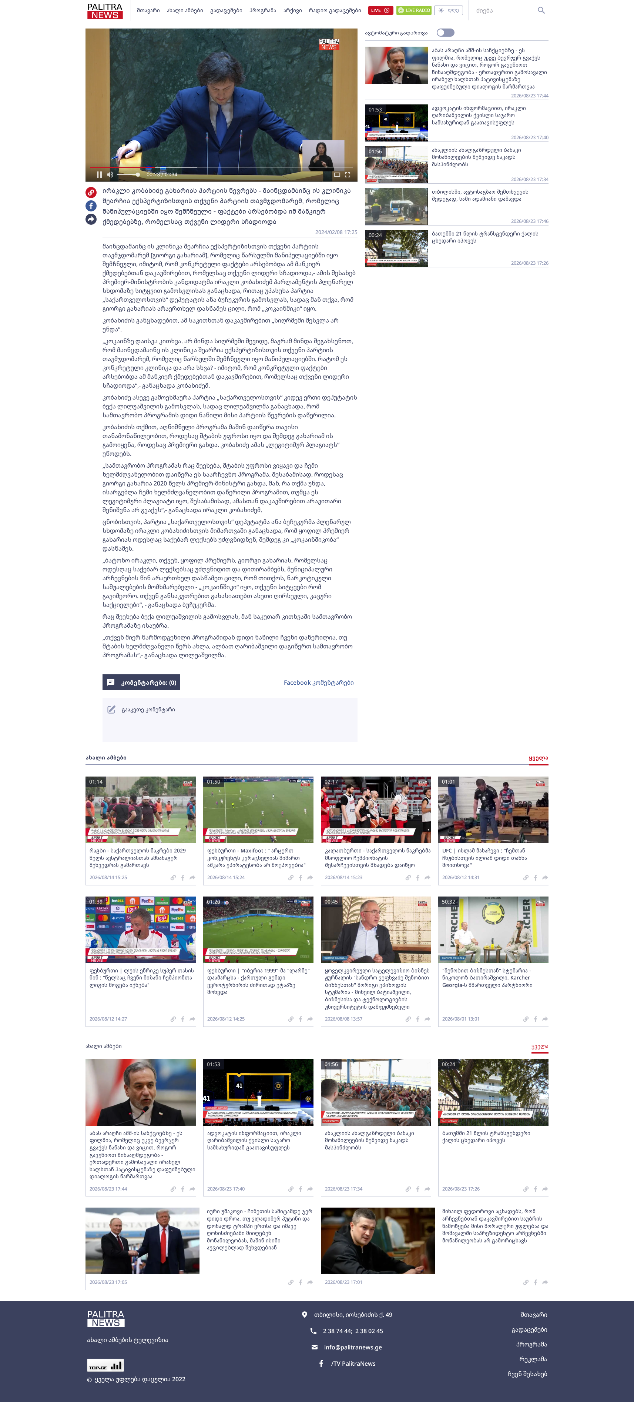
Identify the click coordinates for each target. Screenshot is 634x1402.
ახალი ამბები (185, 10)
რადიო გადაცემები (335, 10)
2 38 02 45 (369, 1331)
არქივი (293, 10)
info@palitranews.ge (353, 1347)
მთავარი (148, 10)
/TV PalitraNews (353, 1363)
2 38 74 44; (337, 1331)
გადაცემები (226, 10)
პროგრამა (262, 10)
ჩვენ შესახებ (527, 1374)
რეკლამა (533, 1359)
